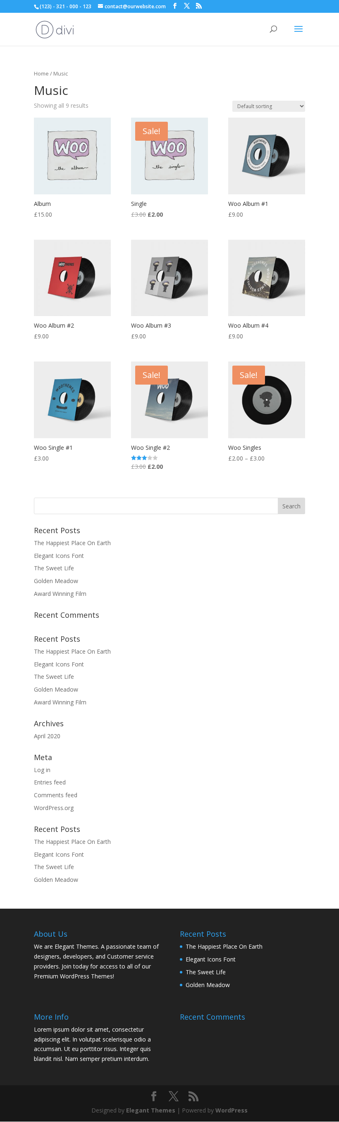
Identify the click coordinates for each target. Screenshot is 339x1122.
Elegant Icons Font (59, 556)
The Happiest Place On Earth (72, 543)
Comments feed (55, 795)
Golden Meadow (56, 581)
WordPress (231, 1110)
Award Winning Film (60, 594)
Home (41, 73)
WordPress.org (54, 808)
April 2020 (47, 736)
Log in (42, 770)
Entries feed (50, 782)
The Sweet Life (54, 568)
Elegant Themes (150, 1110)
